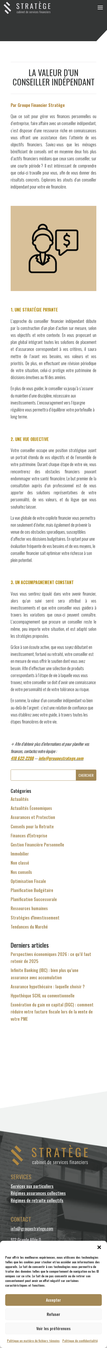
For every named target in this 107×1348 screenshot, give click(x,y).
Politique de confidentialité (80, 1340)
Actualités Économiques (31, 808)
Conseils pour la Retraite (32, 826)
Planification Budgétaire (32, 890)
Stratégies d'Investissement (35, 918)
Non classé (20, 863)
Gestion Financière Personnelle (37, 845)
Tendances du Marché (29, 927)
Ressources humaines (29, 908)
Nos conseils (21, 872)
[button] (99, 1247)
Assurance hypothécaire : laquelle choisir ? (48, 986)
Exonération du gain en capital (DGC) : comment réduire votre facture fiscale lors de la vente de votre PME (52, 1012)
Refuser (53, 1314)
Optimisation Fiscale (28, 881)
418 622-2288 (22, 758)
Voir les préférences (53, 1328)
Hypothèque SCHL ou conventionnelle (43, 995)
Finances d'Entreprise (29, 835)
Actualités (20, 799)
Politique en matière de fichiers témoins (33, 1340)
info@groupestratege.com (60, 758)
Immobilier (20, 854)
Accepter (53, 1300)
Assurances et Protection (33, 817)
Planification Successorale (34, 899)
